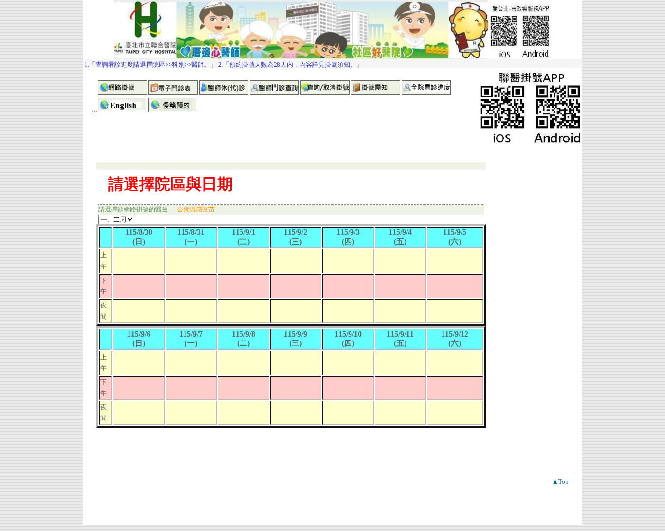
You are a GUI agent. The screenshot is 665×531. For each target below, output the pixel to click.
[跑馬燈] (332, 63)
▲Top (560, 481)
